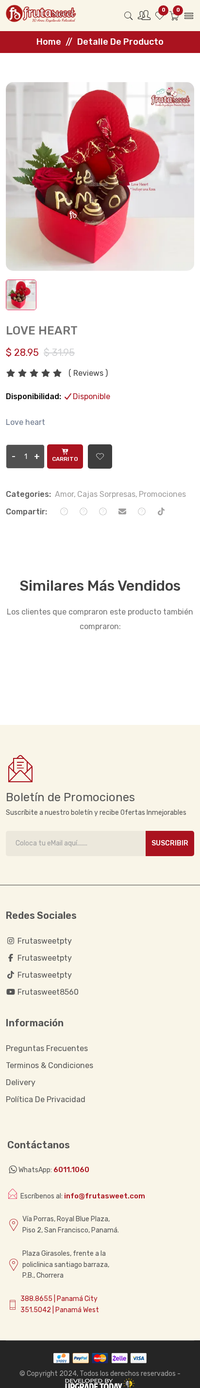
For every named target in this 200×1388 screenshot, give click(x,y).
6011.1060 (71, 1169)
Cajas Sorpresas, (107, 494)
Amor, (65, 494)
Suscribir (169, 843)
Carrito (65, 459)
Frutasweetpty (44, 958)
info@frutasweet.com (104, 1196)
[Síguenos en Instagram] (142, 511)
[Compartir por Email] (122, 511)
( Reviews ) (88, 373)
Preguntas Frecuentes (47, 1048)
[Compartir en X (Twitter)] (103, 511)
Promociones (162, 494)
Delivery (20, 1082)
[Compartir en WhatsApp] (64, 511)
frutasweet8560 (47, 992)
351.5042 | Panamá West (59, 1310)
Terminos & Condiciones (49, 1065)
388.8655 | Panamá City (59, 1299)
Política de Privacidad (45, 1099)
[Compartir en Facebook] (83, 511)
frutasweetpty (44, 941)
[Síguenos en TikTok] (161, 511)
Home (48, 41)
